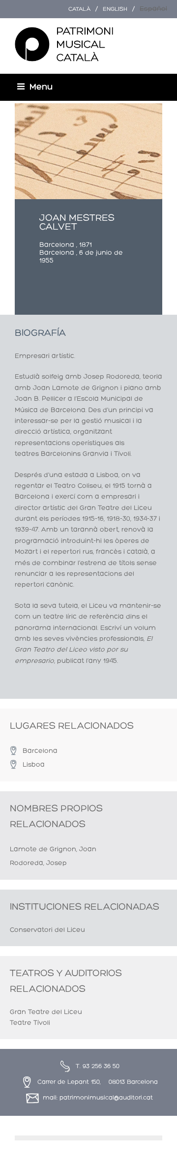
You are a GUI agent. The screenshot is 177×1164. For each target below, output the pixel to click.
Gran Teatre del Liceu (46, 1012)
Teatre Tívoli (30, 1023)
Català (79, 9)
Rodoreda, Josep (38, 863)
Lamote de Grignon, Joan (53, 849)
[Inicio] (64, 44)
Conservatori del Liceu (47, 930)
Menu (41, 87)
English (115, 9)
